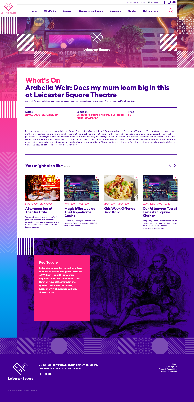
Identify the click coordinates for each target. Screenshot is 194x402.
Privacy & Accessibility (168, 369)
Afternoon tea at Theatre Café (39, 210)
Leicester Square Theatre (72, 131)
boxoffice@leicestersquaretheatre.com (59, 144)
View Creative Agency (30, 390)
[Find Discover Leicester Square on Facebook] (164, 2)
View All (69, 167)
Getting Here (150, 10)
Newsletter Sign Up (136, 2)
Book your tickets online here (115, 142)
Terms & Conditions (169, 371)
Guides (132, 10)
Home (33, 10)
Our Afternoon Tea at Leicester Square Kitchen (160, 211)
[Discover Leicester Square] (8, 8)
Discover (68, 10)
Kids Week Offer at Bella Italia (119, 210)
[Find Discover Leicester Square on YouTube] (174, 2)
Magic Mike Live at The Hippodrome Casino (79, 211)
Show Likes (156, 2)
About (174, 364)
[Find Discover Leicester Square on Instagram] (169, 2)
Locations (115, 10)
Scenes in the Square (91, 10)
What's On (49, 10)
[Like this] (57, 177)
